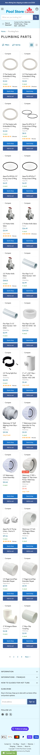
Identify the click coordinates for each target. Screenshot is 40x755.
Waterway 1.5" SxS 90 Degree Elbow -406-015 (28, 531)
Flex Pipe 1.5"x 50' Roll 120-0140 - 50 (29, 325)
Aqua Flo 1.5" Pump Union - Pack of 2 (9, 530)
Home (3, 31)
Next (27, 657)
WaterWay (6, 78)
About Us (27, 746)
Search (23, 744)
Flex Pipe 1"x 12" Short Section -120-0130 (29, 276)
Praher (5, 228)
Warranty (30, 744)
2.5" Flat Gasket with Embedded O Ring (29, 75)
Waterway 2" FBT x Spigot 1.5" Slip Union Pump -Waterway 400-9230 (29, 478)
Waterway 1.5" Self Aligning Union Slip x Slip (10, 425)
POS (11, 751)
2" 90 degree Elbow (10, 626)
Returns (20, 746)
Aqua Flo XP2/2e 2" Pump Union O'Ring (29, 177)
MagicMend (6, 583)
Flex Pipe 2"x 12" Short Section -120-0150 (10, 326)
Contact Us (7, 744)
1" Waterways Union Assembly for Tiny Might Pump (29, 425)
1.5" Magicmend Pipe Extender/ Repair (10, 580)
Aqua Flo (24, 131)
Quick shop (10, 91)
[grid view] (31, 44)
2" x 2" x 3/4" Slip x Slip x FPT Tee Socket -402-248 (28, 375)
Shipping (12, 746)
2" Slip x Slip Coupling (26, 627)
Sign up (32, 702)
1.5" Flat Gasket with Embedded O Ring (10, 125)
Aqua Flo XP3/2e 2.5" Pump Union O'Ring (10, 177)
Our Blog (16, 744)
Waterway (6, 429)
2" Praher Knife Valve (29, 224)
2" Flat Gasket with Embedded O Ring (9, 75)
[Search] (36, 17)
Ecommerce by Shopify (23, 751)
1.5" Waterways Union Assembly (8, 476)
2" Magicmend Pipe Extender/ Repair (29, 580)
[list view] (36, 44)
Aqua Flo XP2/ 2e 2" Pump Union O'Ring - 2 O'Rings (29, 126)
